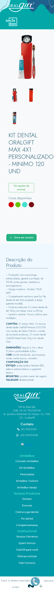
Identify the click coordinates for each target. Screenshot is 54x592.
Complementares (27, 525)
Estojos (27, 498)
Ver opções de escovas (21, 187)
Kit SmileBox (27, 467)
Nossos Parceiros (27, 536)
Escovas (27, 505)
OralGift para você (27, 549)
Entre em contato (24, 237)
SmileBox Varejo (27, 487)
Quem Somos (27, 543)
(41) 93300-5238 (29, 435)
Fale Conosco (27, 562)
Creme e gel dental (27, 512)
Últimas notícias (27, 556)
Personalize (27, 474)
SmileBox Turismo (27, 481)
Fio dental (27, 518)
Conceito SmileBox (27, 461)
